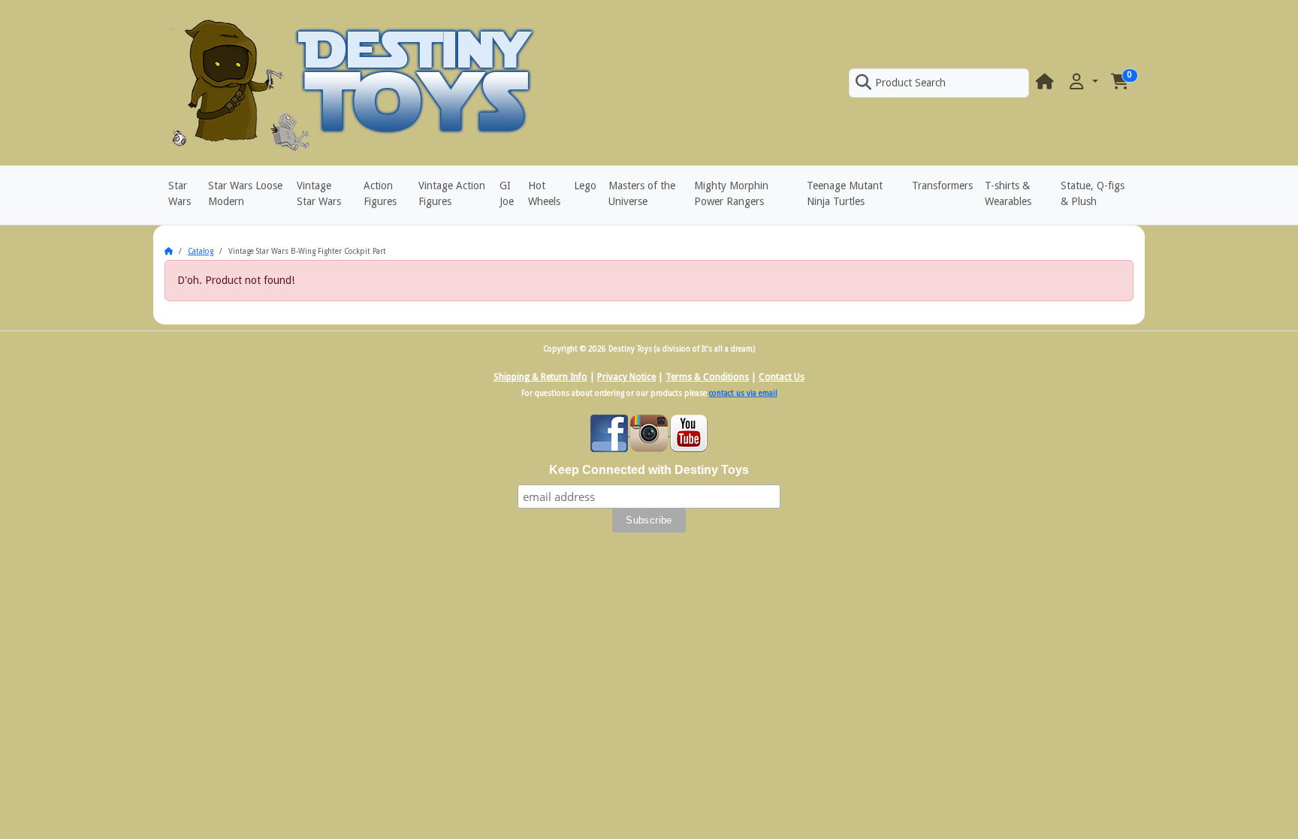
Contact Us (781, 377)
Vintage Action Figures (451, 193)
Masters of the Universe (641, 193)
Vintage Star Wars (319, 193)
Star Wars (179, 193)
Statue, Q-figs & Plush (1092, 193)
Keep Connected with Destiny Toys (649, 469)
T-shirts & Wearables (1008, 193)
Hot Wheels (544, 193)
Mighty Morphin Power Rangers (731, 193)
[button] (1082, 82)
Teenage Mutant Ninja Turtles (845, 193)
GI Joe (507, 193)
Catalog (200, 251)
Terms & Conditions (707, 377)
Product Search (910, 83)
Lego (585, 186)
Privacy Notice (626, 377)
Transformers (942, 186)
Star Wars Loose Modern (245, 193)
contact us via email (743, 393)
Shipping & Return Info (540, 377)
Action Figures (380, 193)
